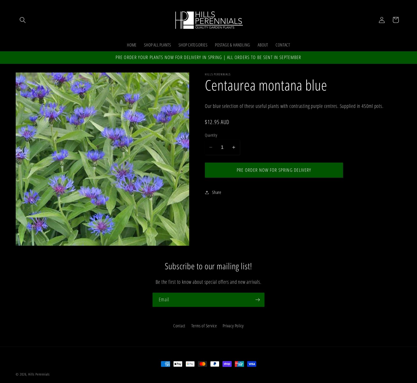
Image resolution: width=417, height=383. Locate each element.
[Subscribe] (257, 299)
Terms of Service (204, 326)
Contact (179, 326)
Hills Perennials (39, 374)
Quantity (211, 135)
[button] (22, 20)
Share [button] (216, 192)
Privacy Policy (233, 326)
